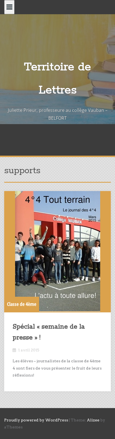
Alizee (93, 420)
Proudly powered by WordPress (36, 420)
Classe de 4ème (21, 304)
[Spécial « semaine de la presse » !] (57, 251)
